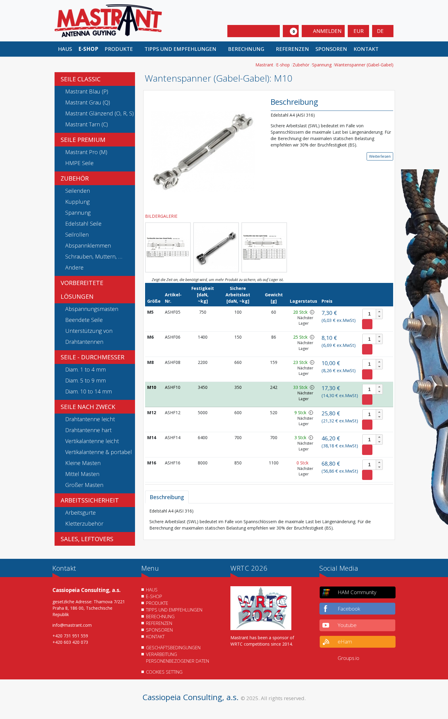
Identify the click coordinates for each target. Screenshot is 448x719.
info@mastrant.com (72, 625)
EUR (359, 30)
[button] (121, 49)
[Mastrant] (108, 20)
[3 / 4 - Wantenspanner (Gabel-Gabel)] (216, 247)
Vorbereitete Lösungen (82, 290)
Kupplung (77, 201)
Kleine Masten (83, 463)
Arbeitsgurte (80, 512)
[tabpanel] (269, 519)
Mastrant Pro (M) (86, 152)
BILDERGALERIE (162, 216)
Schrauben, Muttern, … (93, 256)
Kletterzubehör (84, 523)
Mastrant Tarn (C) (86, 124)
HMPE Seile (79, 163)
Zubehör (75, 178)
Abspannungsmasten (91, 308)
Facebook (349, 608)
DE (381, 30)
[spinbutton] (372, 314)
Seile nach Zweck (88, 407)
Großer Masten (84, 484)
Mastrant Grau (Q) (87, 102)
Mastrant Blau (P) (86, 91)
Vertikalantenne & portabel (98, 452)
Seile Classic (81, 79)
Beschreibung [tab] (167, 497)
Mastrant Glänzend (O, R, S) (99, 113)
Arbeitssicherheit (90, 500)
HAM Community (357, 592)
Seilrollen (77, 234)
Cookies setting (164, 672)
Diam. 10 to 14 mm (88, 391)
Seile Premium (83, 140)
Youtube (347, 625)
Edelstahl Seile (83, 223)
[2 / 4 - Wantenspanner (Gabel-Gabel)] (167, 247)
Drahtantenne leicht (90, 419)
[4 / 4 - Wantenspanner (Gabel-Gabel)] (264, 247)
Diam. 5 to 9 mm (85, 380)
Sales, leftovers (87, 539)
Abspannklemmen (88, 245)
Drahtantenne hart (88, 430)
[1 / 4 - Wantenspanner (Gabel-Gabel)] (203, 151)
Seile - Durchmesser (92, 357)
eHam (345, 641)
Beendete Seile (84, 319)
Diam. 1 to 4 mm (85, 369)
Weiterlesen (380, 156)
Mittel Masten (82, 474)
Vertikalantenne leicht (92, 441)
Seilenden (77, 190)
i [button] (311, 312)
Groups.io (348, 657)
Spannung (78, 212)
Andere (74, 267)
